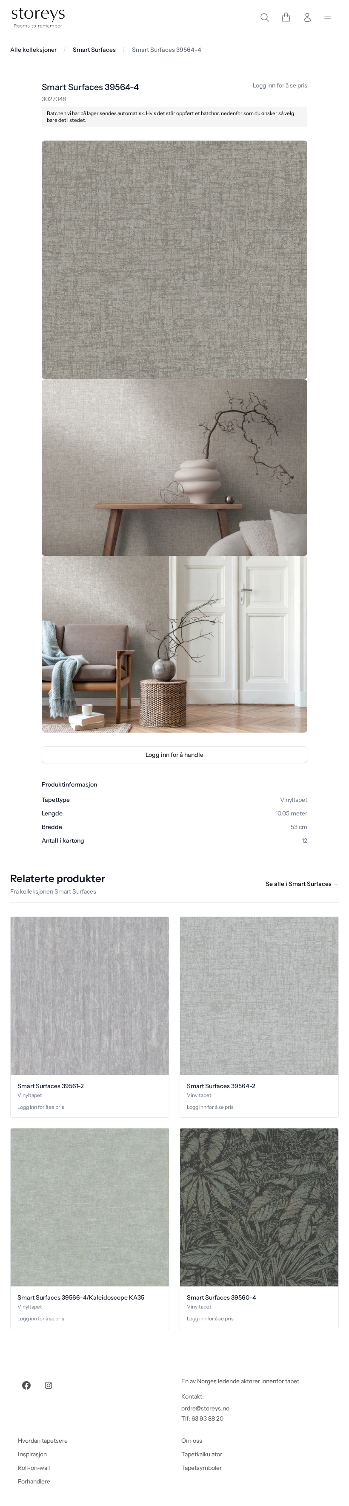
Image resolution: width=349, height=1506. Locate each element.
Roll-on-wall (34, 1468)
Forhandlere (34, 1481)
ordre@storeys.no (205, 1408)
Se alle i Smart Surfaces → (302, 884)
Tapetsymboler (201, 1468)
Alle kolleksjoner (33, 50)
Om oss (191, 1440)
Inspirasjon (32, 1454)
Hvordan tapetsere (43, 1440)
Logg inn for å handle (174, 755)
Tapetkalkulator (201, 1454)
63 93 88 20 (207, 1418)
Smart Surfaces (94, 50)
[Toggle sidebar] (327, 17)
